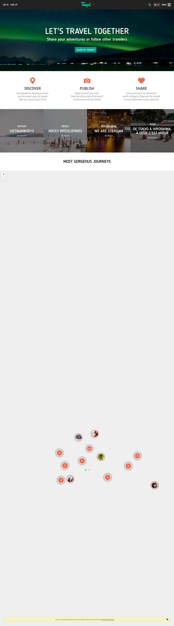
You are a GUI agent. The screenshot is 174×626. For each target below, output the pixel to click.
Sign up (13, 5)
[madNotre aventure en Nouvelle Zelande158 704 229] (154, 485)
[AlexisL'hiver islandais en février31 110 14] (78, 437)
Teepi (87, 4)
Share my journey (86, 50)
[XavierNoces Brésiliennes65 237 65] (70, 479)
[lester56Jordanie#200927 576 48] (100, 457)
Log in (5, 5)
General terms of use (107, 619)
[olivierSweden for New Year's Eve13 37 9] (94, 433)
